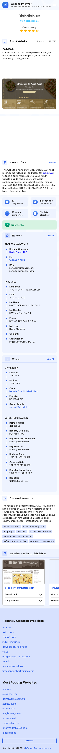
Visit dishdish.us (29, 20)
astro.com (8, 632)
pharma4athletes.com (15, 727)
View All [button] (52, 162)
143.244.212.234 (17, 260)
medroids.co (9, 732)
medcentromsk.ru (12, 666)
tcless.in (6, 689)
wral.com (7, 627)
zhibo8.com (9, 637)
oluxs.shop (8, 708)
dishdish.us (48, 173)
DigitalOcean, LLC (18, 252)
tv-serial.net (9, 718)
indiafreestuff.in (11, 641)
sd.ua (5, 651)
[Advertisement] (29, 69)
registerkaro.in (10, 723)
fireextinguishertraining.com (18, 671)
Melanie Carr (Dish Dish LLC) (23, 391)
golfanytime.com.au (13, 698)
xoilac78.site (9, 703)
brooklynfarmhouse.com (19, 587)
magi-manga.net (11, 713)
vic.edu (6, 661)
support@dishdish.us (19, 407)
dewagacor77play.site (14, 646)
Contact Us (29, 741)
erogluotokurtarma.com (16, 656)
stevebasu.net (10, 694)
